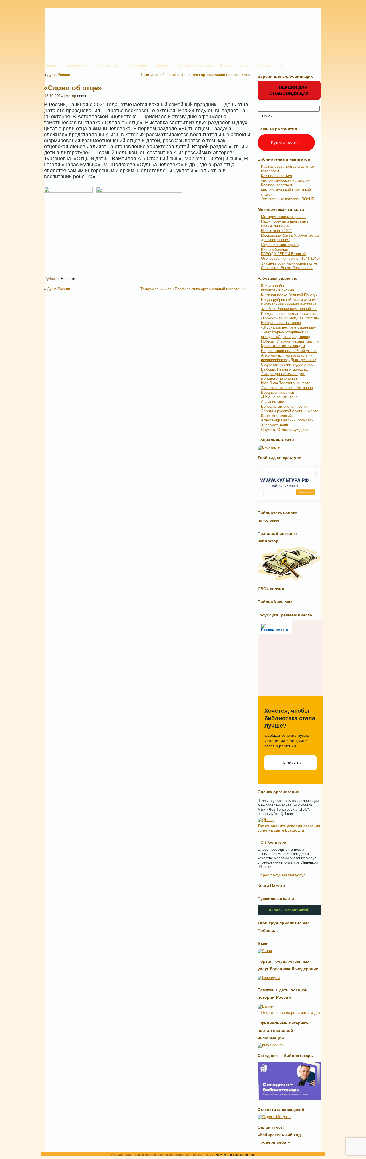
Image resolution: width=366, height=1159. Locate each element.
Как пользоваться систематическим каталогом (285, 178)
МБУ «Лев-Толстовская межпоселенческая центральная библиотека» (160, 1154)
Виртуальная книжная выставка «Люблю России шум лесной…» (289, 306)
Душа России (58, 75)
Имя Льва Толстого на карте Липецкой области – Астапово (287, 385)
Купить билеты (286, 142)
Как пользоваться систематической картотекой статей (286, 190)
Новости (68, 279)
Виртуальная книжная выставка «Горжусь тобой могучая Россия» (290, 315)
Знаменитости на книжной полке (289, 263)
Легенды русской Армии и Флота (289, 411)
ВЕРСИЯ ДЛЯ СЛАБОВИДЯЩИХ (289, 90)
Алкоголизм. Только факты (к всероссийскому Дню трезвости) (289, 357)
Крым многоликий (276, 415)
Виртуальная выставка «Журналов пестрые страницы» (288, 325)
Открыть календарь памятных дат (290, 1012)
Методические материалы (283, 217)
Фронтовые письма (277, 290)
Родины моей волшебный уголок (289, 351)
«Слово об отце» (73, 88)
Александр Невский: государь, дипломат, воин (288, 422)
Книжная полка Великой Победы (289, 295)
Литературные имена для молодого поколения (283, 376)
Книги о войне (273, 285)
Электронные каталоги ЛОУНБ (287, 199)
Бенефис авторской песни (284, 406)
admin (82, 96)
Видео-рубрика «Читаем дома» (288, 299)
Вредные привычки (277, 392)
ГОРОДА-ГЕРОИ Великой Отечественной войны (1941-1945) (290, 256)
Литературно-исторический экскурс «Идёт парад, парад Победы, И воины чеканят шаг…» (290, 337)
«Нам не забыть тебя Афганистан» (279, 399)
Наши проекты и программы (285, 221)
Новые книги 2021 (276, 226)
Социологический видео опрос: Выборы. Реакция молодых (288, 366)
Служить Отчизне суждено (284, 429)
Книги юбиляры (274, 249)
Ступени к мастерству (280, 245)
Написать (291, 762)
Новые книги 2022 (276, 231)
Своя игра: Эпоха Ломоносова (287, 268)
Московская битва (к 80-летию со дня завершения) (290, 237)
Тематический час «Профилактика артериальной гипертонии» (193, 75)
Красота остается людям (283, 346)
